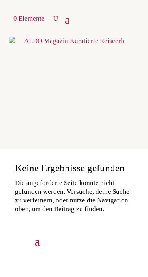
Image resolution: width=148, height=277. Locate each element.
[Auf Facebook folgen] (127, 240)
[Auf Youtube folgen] (110, 240)
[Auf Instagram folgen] (77, 240)
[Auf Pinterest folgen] (94, 240)
